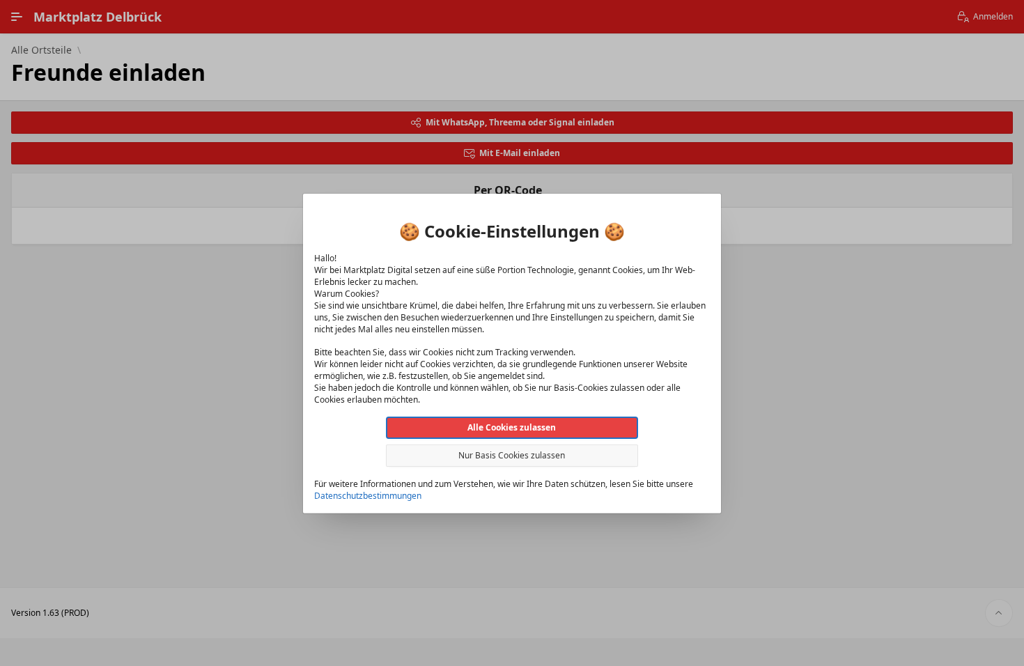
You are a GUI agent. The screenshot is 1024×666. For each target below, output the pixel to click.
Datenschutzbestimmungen (367, 496)
